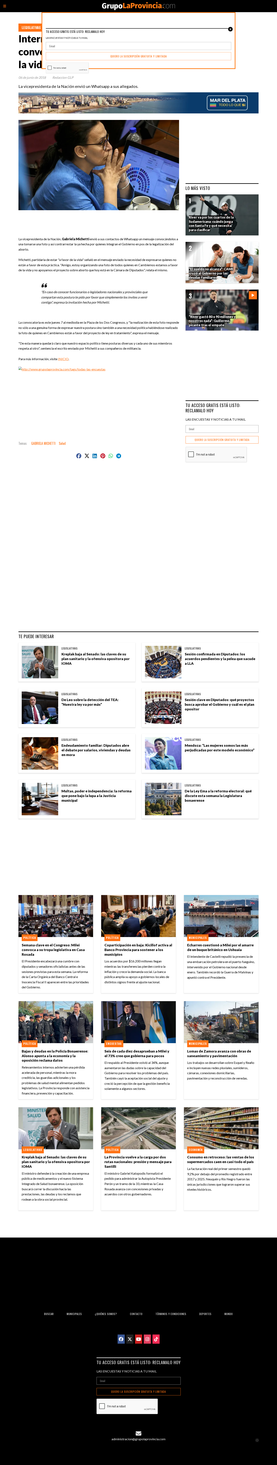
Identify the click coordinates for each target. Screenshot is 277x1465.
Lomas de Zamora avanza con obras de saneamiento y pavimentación (219, 1053)
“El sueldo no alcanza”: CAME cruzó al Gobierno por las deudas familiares (211, 273)
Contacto (136, 1314)
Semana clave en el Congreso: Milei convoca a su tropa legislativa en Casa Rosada (53, 950)
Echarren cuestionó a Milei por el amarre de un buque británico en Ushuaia (220, 947)
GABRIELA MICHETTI (43, 443)
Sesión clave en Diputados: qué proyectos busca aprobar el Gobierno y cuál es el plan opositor (219, 704)
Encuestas (114, 1044)
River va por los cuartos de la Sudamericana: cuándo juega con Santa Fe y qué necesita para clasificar (211, 223)
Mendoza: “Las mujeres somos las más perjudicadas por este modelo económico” (219, 747)
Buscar (49, 1314)
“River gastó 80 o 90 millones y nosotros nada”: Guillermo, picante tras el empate (212, 321)
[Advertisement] (100, 219)
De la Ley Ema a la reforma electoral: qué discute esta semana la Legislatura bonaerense (218, 796)
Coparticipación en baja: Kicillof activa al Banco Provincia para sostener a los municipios (138, 950)
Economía (196, 1150)
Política (29, 938)
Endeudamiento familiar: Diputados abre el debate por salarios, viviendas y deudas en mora (96, 750)
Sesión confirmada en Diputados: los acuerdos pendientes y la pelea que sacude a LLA (220, 659)
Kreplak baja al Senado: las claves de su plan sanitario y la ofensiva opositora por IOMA (95, 659)
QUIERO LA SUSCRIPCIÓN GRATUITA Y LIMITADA (222, 440)
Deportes (205, 1314)
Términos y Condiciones (171, 1314)
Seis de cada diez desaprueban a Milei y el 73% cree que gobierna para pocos (136, 1053)
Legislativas (31, 27)
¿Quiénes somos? (106, 1314)
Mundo (228, 1314)
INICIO (63, 359)
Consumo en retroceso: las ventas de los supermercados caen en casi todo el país (220, 1159)
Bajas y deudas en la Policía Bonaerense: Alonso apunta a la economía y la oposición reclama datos (55, 1056)
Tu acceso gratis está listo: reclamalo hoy (213, 408)
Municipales (198, 938)
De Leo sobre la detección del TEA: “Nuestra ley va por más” (90, 702)
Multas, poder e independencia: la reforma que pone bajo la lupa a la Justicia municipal (96, 796)
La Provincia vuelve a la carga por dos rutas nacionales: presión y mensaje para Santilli (138, 1162)
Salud (62, 443)
